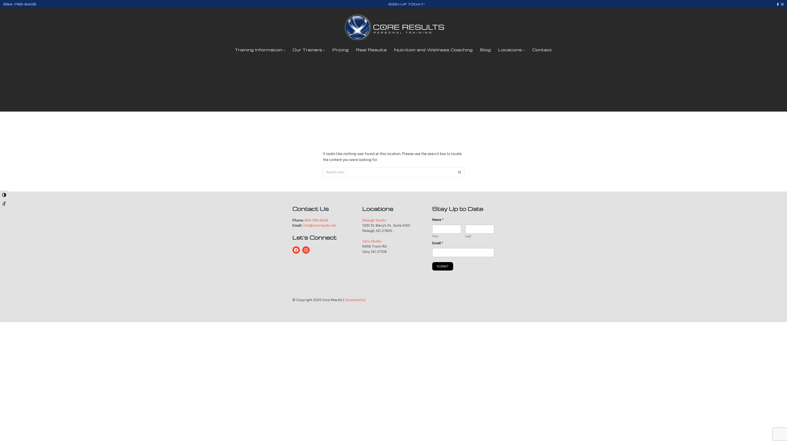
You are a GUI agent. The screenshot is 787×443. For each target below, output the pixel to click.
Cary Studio (371, 241)
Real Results (371, 49)
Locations (510, 49)
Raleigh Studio (374, 220)
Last (468, 236)
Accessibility (355, 300)
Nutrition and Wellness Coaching (433, 49)
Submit (443, 266)
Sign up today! (406, 4)
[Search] (459, 172)
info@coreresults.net (319, 225)
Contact (542, 49)
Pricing (340, 49)
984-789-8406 (19, 4)
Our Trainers (307, 49)
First (435, 236)
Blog (485, 49)
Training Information (258, 49)
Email (437, 243)
